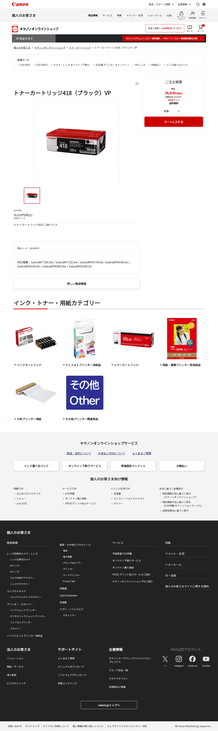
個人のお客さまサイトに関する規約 (187, 586)
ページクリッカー (72, 575)
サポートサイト (70, 649)
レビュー (21, 498)
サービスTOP (69, 488)
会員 (169, 15)
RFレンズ (140, 64)
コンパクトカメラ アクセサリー (26, 597)
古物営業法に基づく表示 (175, 510)
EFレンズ (14, 571)
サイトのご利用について (56, 726)
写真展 (117, 493)
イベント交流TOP (120, 488)
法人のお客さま (19, 649)
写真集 (63, 602)
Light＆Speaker (68, 595)
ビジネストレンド (16, 683)
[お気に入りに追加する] (137, 83)
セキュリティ (69, 615)
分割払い (156, 64)
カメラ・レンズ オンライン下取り (71, 64)
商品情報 (93, 15)
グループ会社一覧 (118, 670)
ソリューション (15, 658)
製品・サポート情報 (159, 4)
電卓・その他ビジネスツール (75, 544)
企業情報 (182, 4)
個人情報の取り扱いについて (88, 726)
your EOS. (22, 503)
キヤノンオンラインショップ (50, 47)
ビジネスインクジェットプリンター (28, 616)
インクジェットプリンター (23, 610)
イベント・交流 (134, 15)
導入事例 (11, 675)
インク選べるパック (177, 64)
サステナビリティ (118, 678)
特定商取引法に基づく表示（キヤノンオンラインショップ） (180, 495)
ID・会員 (170, 575)
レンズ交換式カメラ (20, 559)
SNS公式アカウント (185, 649)
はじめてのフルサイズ (29, 493)
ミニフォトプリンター (21, 622)
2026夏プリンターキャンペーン (112, 64)
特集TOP (18, 488)
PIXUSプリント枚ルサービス (80, 503)
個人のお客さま (24, 15)
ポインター (68, 569)
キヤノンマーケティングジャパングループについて (130, 660)
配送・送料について (79, 453)
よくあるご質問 (141, 453)
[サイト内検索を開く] (198, 4)
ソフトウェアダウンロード (72, 675)
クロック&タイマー (72, 562)
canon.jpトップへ (109, 705)
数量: (166, 111)
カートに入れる (173, 122)
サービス (107, 15)
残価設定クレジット (133, 466)
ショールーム (155, 15)
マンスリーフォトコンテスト (129, 498)
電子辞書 (67, 556)
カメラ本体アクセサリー (22, 577)
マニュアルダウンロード (71, 666)
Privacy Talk (69, 581)
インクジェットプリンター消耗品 (25, 635)
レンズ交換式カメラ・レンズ (22, 553)
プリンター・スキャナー (20, 604)
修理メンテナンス (67, 683)
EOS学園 (70, 493)
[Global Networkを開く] (204, 4)
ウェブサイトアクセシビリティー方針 (127, 726)
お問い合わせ (14, 726)
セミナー (118, 503)
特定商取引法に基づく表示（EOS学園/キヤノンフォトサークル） (182, 503)
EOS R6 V (25, 64)
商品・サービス (15, 666)
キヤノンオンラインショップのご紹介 (132, 581)
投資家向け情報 (117, 686)
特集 (119, 15)
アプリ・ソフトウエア (71, 609)
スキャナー (15, 628)
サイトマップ (32, 726)
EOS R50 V (42, 64)
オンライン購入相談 (76, 498)
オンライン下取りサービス (84, 466)
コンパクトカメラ (16, 591)
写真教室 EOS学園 (122, 553)
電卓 (65, 550)
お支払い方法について (111, 453)
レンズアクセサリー (20, 583)
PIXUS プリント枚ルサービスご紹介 (131, 574)
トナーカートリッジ (80, 47)
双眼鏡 (63, 588)
